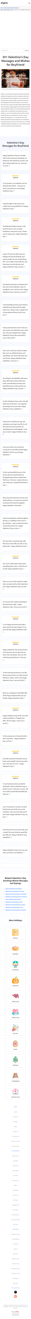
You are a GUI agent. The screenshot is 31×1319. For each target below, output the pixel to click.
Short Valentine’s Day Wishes (13, 899)
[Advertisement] (15, 27)
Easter (15, 1249)
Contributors (15, 1136)
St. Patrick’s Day (15, 1273)
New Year (15, 1254)
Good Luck (16, 1165)
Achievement (15, 1215)
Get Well (15, 1175)
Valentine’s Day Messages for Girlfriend (16, 896)
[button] (29, 3)
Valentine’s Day (15, 1234)
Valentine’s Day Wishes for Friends (14, 891)
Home (1, 7)
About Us (15, 1131)
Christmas (15, 1244)
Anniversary (15, 1180)
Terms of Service (15, 1141)
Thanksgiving (15, 1239)
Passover (15, 1283)
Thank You (15, 1195)
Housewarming (15, 1219)
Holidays (15, 1121)
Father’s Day (15, 1263)
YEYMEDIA (15, 1314)
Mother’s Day (15, 1259)
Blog (15, 1126)
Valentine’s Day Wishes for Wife (14, 902)
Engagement (15, 1205)
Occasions (15, 1117)
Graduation (15, 1170)
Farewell (15, 1161)
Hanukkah (15, 1278)
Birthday (15, 1200)
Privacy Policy (15, 1146)
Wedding (15, 1190)
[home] (4, 3)
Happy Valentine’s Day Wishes (6, 9)
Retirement (15, 1156)
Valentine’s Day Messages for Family (15, 904)
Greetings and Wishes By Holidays (11, 7)
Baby (15, 1185)
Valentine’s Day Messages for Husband (16, 894)
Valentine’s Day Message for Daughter (15, 910)
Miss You (15, 1224)
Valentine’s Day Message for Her (14, 907)
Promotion (15, 1210)
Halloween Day (15, 1268)
